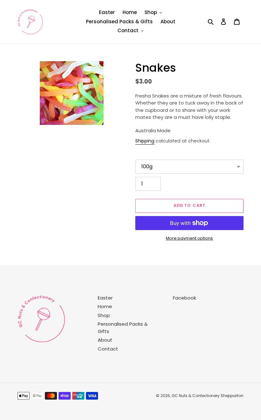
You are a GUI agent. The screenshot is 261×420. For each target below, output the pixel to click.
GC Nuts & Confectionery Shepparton (207, 395)
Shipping (144, 141)
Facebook (184, 297)
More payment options (189, 238)
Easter (105, 297)
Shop (104, 315)
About (105, 340)
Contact (108, 348)
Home (105, 306)
